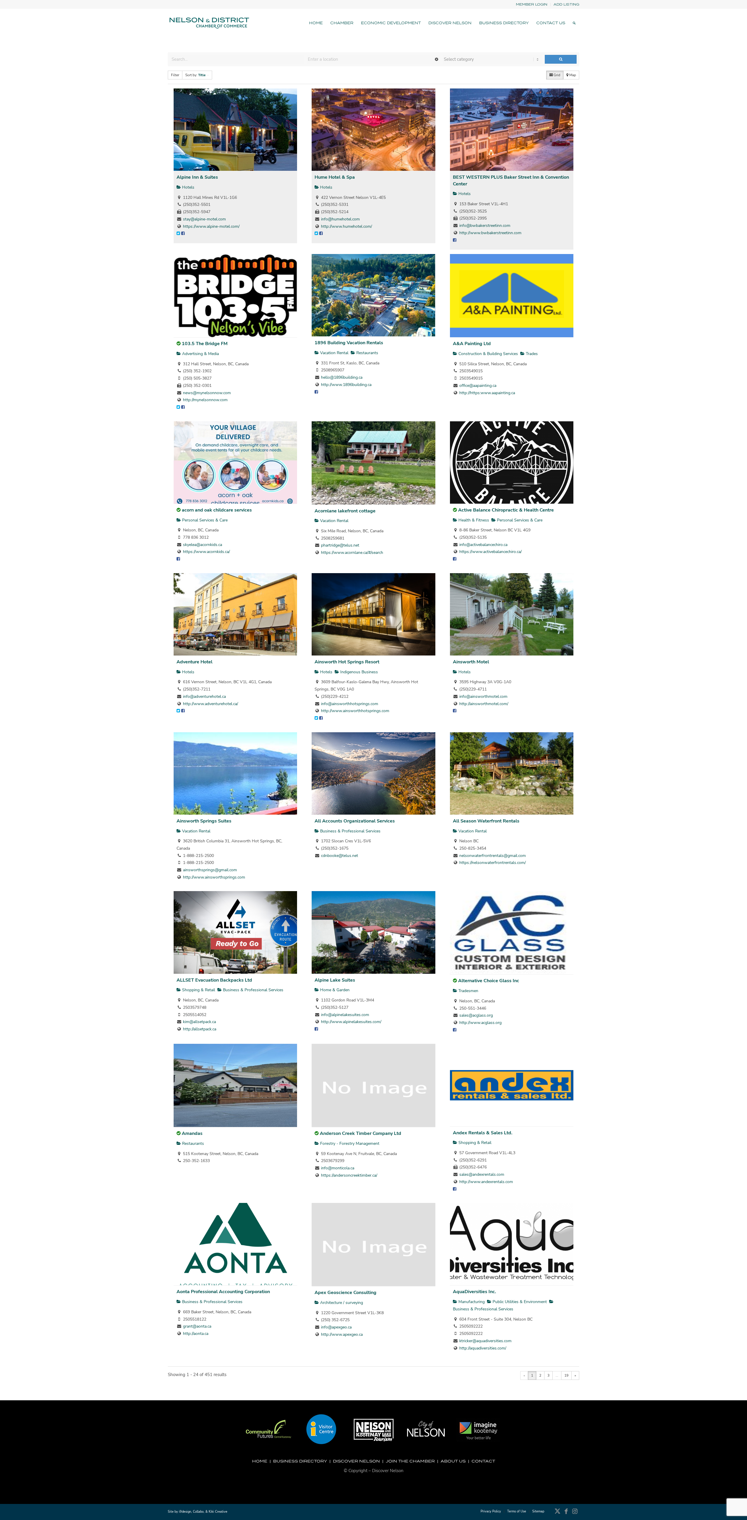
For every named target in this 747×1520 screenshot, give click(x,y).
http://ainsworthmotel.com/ (483, 704)
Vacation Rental (333, 353)
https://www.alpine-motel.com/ (211, 226)
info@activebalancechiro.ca (483, 544)
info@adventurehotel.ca (204, 696)
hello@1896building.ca (341, 377)
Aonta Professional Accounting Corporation (223, 1291)
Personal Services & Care (204, 520)
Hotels (187, 187)
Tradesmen (467, 991)
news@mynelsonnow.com (207, 393)
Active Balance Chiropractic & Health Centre (506, 510)
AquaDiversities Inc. (474, 1291)
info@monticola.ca (337, 1168)
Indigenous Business (358, 672)
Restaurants (366, 353)
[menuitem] (532, 4)
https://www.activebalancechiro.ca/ (490, 551)
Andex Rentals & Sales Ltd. (482, 1133)
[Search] (574, 23)
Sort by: (195, 75)
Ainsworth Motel (471, 662)
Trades (531, 353)
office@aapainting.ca (477, 385)
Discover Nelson (356, 1461)
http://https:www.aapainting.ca (487, 393)
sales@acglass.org (476, 1015)
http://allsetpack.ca (199, 1029)
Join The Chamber (410, 1461)
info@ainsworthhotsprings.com (349, 704)
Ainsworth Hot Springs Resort (347, 662)
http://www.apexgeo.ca (342, 1334)
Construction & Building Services (487, 353)
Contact (483, 1461)
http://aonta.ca (195, 1333)
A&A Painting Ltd (472, 343)
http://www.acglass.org (480, 1022)
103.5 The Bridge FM (205, 343)
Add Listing (566, 4)
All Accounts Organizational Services (355, 821)
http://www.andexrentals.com (486, 1182)
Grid (556, 75)
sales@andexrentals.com (481, 1174)
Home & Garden (334, 990)
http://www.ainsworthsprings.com (214, 877)
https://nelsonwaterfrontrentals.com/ (492, 862)
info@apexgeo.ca (336, 1327)
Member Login (531, 4)
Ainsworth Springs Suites (204, 821)
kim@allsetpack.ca (199, 1022)
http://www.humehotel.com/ (346, 226)
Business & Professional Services (350, 831)
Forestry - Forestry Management (349, 1143)
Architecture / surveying (341, 1302)
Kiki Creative (218, 1511)
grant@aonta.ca (197, 1326)
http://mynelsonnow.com (205, 400)
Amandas (192, 1133)
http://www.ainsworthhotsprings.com (355, 711)
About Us (453, 1461)
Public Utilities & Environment (519, 1302)
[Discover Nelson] (208, 23)
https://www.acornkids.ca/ (206, 551)
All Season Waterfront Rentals (486, 821)
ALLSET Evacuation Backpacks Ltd (214, 980)
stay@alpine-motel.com (204, 219)
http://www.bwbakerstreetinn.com (490, 233)
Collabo (198, 1511)
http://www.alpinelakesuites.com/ (351, 1022)
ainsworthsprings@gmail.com (210, 870)
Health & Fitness (473, 520)
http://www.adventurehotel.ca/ (210, 704)
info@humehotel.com (340, 219)
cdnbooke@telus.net (339, 855)
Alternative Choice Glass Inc (488, 981)
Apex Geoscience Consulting (345, 1292)
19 (566, 1375)
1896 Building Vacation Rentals (349, 343)
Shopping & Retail (198, 990)
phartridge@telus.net (340, 545)
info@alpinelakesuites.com (345, 1015)
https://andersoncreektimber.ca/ (349, 1175)
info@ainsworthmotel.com (483, 696)
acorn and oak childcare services (217, 510)
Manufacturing (471, 1302)
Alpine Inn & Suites (197, 177)
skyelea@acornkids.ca (202, 544)
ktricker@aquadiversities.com (485, 1341)
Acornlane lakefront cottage (345, 511)
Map (572, 75)
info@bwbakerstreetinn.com (484, 225)
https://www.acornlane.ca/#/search (352, 552)
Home (259, 1461)
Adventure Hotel (194, 662)
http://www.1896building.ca (346, 384)
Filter (175, 75)
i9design (185, 1511)
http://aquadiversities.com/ (482, 1348)
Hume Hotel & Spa (335, 177)
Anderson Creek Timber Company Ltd (360, 1133)
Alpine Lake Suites (335, 980)
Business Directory (300, 1461)
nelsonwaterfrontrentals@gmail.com (492, 855)
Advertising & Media (200, 353)
